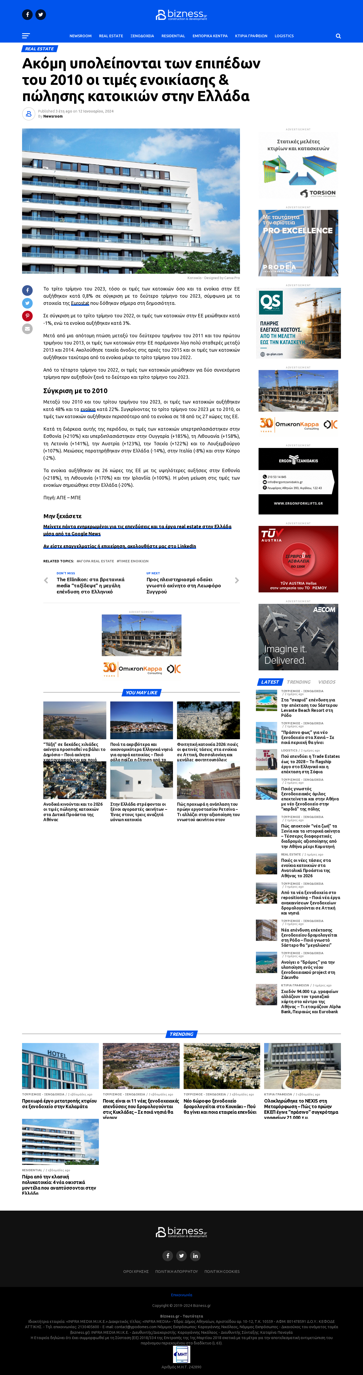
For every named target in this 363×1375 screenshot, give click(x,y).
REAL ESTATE (111, 36)
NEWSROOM (81, 36)
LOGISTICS (284, 36)
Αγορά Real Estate (96, 561)
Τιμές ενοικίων (134, 561)
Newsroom (53, 116)
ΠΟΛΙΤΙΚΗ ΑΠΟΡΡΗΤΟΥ (176, 1271)
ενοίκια (88, 409)
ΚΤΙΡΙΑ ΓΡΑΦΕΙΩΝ (251, 36)
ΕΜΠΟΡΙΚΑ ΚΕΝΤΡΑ (210, 36)
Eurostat (80, 303)
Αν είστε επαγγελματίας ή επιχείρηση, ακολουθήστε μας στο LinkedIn (119, 546)
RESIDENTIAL (173, 36)
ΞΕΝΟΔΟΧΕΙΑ (142, 36)
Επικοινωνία (181, 1295)
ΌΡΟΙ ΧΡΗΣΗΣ (136, 1271)
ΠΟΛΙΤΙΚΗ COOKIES (222, 1271)
